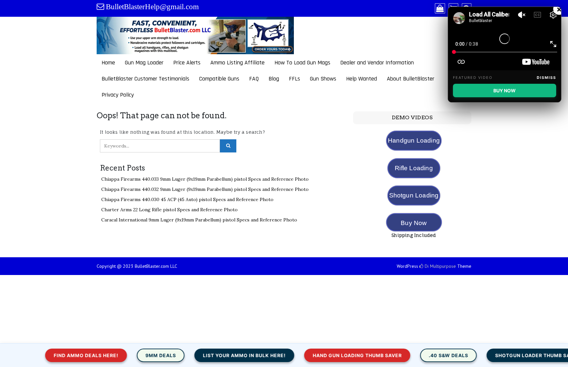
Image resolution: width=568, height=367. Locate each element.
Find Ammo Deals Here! (59, 355)
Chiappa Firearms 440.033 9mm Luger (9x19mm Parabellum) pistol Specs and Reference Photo (205, 179)
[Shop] (440, 9)
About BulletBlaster (410, 78)
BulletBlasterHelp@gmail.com (152, 7)
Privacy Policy (118, 95)
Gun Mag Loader (144, 62)
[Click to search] (228, 145)
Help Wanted (361, 78)
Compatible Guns (219, 78)
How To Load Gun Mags (302, 62)
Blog (274, 78)
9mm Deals (134, 355)
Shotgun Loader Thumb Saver (511, 355)
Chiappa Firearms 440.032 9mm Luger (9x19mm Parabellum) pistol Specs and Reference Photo (205, 189)
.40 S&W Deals (422, 355)
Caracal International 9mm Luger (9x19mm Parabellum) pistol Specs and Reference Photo (199, 220)
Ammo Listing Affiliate (237, 62)
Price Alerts (187, 62)
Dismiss (546, 77)
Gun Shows (323, 78)
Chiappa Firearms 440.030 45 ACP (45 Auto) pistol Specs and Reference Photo (187, 199)
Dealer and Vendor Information (377, 62)
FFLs (294, 78)
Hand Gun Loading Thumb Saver (330, 355)
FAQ (254, 78)
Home (108, 62)
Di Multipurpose (439, 266)
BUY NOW (504, 90)
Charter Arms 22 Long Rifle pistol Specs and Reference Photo (169, 210)
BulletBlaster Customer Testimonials (145, 78)
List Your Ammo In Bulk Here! (218, 355)
